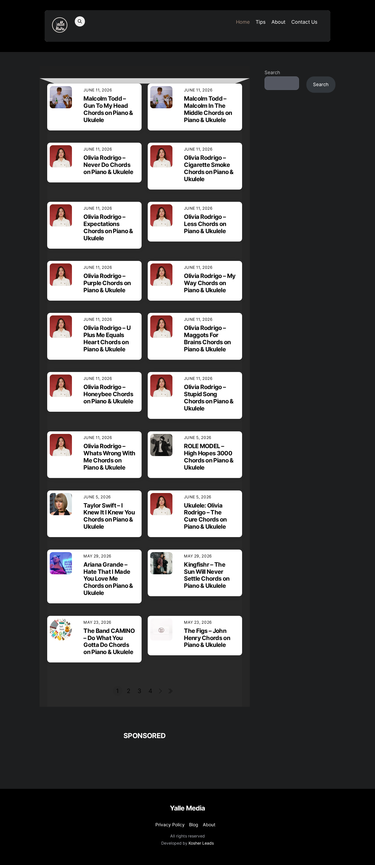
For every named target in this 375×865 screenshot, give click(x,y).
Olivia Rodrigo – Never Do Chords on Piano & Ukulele (108, 165)
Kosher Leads (201, 843)
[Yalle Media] (59, 29)
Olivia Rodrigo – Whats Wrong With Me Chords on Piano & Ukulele (109, 456)
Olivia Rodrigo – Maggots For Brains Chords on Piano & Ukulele (207, 338)
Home (243, 22)
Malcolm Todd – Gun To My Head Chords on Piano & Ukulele (108, 109)
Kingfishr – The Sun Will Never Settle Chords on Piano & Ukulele (206, 575)
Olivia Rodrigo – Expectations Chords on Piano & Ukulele (108, 227)
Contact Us (304, 22)
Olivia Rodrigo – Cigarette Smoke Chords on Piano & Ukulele (208, 168)
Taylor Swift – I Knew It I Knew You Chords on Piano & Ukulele (108, 516)
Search (272, 72)
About (278, 22)
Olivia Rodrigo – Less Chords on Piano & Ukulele (205, 224)
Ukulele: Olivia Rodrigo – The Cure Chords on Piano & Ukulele (205, 516)
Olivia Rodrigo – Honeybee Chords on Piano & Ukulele (108, 394)
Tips (261, 22)
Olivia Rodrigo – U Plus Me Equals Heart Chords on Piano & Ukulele (106, 338)
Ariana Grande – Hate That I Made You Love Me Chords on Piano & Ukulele (108, 579)
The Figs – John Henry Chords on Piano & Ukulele (207, 638)
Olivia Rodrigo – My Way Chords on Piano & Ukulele (209, 283)
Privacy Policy (170, 824)
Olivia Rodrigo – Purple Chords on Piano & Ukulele (107, 283)
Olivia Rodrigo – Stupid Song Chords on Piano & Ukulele (208, 397)
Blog (193, 824)
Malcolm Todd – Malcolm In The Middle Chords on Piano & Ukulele (208, 109)
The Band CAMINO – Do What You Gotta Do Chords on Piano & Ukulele (109, 641)
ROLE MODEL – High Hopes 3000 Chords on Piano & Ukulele (208, 456)
